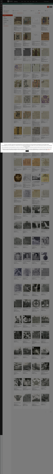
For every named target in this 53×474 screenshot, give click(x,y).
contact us (48, 149)
